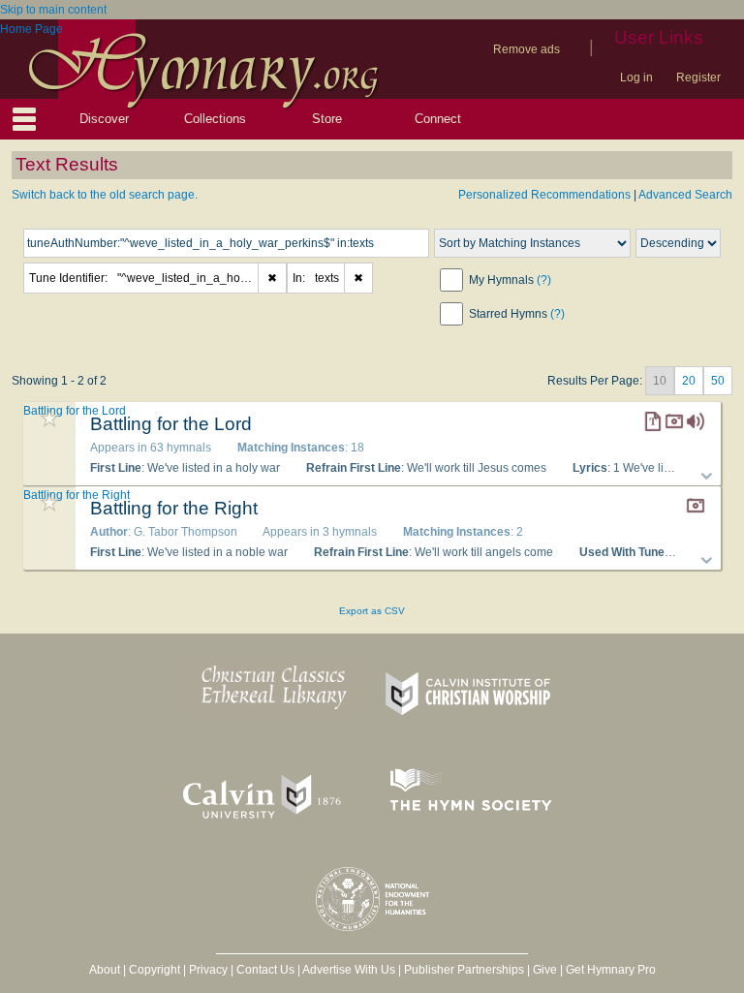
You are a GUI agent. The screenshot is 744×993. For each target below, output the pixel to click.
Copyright (154, 970)
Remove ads (526, 49)
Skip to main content (53, 9)
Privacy (208, 970)
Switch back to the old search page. (105, 195)
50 (718, 381)
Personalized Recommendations (544, 195)
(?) (544, 280)
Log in (636, 77)
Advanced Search (685, 195)
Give (545, 970)
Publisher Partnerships (464, 970)
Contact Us (265, 970)
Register (698, 77)
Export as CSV (372, 610)
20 (689, 381)
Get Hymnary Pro (611, 970)
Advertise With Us (348, 970)
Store (327, 118)
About (104, 970)
